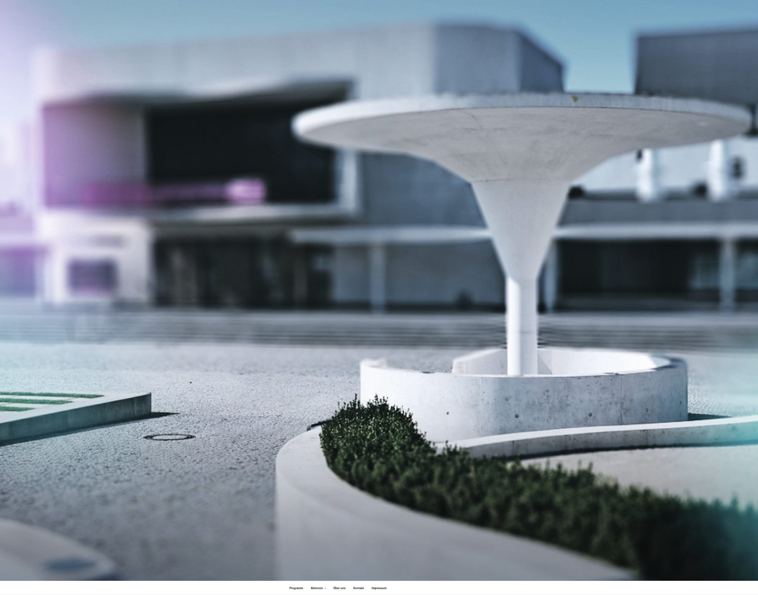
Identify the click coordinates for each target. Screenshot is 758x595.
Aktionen (317, 588)
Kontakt (358, 588)
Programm (296, 588)
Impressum (379, 588)
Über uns (339, 588)
